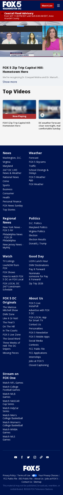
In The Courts (10, 330)
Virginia (6, 161)
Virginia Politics (37, 231)
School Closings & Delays (39, 171)
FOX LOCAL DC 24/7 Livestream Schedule (11, 286)
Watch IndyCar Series (10, 409)
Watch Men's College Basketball (13, 417)
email (47, 457)
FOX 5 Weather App (37, 178)
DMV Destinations (39, 265)
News (7, 153)
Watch (7, 256)
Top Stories (9, 209)
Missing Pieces (11, 352)
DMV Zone (8, 314)
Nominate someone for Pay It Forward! (38, 276)
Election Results (37, 239)
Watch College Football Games (11, 388)
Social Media (36, 340)
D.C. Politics (35, 223)
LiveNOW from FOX (11, 267)
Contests (34, 344)
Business (7, 189)
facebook (22, 457)
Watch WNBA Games (10, 431)
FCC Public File (37, 348)
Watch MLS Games (9, 438)
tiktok (41, 457)
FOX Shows (9, 272)
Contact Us (35, 324)
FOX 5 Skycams (37, 161)
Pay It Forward (37, 269)
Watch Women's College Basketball (13, 424)
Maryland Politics (38, 227)
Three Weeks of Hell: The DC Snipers (11, 345)
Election (33, 235)
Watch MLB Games (9, 395)
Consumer (8, 193)
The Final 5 (9, 322)
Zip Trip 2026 (36, 283)
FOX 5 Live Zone (12, 334)
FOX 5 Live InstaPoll (34, 304)
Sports (6, 185)
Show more (10, 82)
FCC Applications (38, 352)
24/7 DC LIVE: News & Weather (12, 171)
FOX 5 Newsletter (38, 332)
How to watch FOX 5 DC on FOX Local (13, 278)
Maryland (8, 165)
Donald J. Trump (38, 243)
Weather (35, 153)
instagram (34, 457)
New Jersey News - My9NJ (13, 246)
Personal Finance (12, 201)
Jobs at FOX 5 (36, 361)
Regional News (9, 220)
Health (6, 197)
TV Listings (8, 261)
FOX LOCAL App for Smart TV (38, 319)
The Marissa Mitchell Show (10, 309)
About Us (36, 298)
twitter (28, 457)
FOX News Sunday (13, 205)
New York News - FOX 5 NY (12, 229)
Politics (34, 218)
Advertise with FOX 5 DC (39, 312)
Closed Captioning (39, 365)
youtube (15, 457)
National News (11, 177)
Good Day (36, 256)
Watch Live (47, 6)
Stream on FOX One (10, 376)
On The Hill (9, 326)
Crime (6, 181)
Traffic (32, 165)
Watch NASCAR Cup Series (11, 402)
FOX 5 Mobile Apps (39, 336)
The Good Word (11, 338)
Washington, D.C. (12, 157)
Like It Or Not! (10, 318)
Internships (35, 357)
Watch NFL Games (13, 382)
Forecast (33, 157)
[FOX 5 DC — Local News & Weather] (12, 5)
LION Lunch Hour (38, 261)
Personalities (36, 328)
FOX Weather (36, 184)
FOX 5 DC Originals (9, 300)
